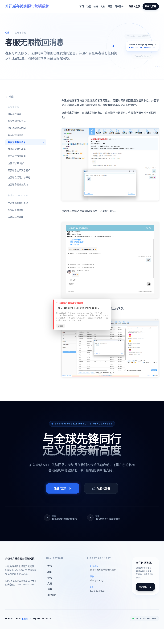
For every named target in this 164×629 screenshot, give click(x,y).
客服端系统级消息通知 (19, 170)
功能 (88, 6)
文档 (103, 6)
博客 (110, 6)
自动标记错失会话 (17, 149)
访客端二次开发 (15, 216)
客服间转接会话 (15, 135)
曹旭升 (25, 619)
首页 (81, 6)
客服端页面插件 (15, 209)
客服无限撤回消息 (17, 142)
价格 (96, 6)
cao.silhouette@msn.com (103, 569)
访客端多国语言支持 (18, 184)
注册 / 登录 (134, 6)
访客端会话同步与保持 (19, 177)
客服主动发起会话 (17, 121)
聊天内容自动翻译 (17, 156)
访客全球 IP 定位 (16, 163)
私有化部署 (150, 6)
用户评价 (119, 6)
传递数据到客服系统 (18, 202)
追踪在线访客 (14, 114)
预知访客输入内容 (17, 128)
